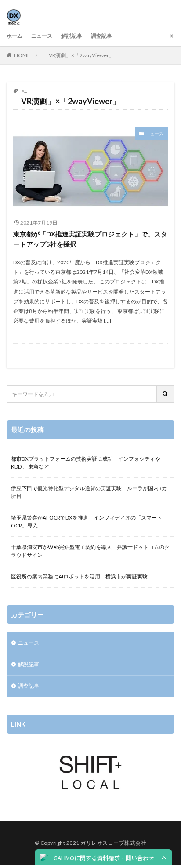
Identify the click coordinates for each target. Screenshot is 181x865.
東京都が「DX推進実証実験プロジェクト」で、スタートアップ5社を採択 (90, 239)
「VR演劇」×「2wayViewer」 (78, 55)
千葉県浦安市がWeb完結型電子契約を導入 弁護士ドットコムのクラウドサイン (90, 551)
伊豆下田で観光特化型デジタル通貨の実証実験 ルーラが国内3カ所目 (89, 492)
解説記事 (71, 36)
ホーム (14, 36)
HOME (22, 55)
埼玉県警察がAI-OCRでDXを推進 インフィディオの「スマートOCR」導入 (86, 521)
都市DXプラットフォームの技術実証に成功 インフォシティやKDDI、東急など (85, 462)
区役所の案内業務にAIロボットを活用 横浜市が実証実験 (79, 576)
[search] (165, 394)
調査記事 (101, 36)
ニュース (41, 36)
